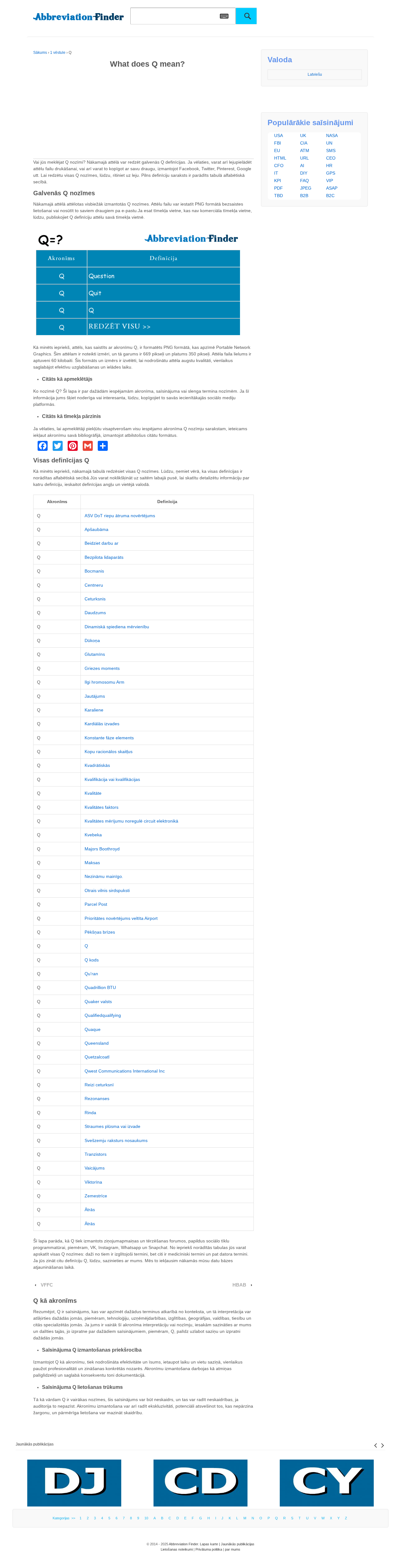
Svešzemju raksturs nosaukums (116, 1140)
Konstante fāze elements (109, 737)
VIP (329, 180)
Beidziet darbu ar (101, 543)
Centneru (94, 585)
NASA (332, 135)
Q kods (92, 959)
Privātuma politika (208, 1549)
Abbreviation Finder (183, 1544)
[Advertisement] (143, 115)
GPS (330, 173)
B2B (304, 195)
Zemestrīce (96, 1195)
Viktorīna (93, 1182)
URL (304, 158)
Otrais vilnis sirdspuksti (107, 890)
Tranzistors (96, 1154)
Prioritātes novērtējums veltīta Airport (121, 918)
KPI (277, 180)
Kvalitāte (93, 793)
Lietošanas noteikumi (177, 1549)
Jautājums (95, 696)
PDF (278, 188)
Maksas (92, 862)
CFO (279, 165)
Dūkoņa (92, 640)
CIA (303, 142)
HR (329, 165)
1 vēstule (57, 52)
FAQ (304, 180)
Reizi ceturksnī (99, 1084)
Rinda (90, 1112)
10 (146, 1518)
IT (276, 173)
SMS (331, 150)
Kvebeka (93, 834)
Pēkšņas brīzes (100, 932)
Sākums (40, 52)
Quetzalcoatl (97, 1056)
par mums (232, 1549)
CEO (331, 158)
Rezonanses (97, 1098)
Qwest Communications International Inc (125, 1070)
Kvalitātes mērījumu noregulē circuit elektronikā (131, 820)
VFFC (47, 1284)
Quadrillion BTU (100, 987)
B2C (330, 195)
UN (329, 142)
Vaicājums (95, 1167)
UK (303, 135)
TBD (278, 195)
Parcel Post (96, 904)
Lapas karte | (210, 1544)
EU (277, 150)
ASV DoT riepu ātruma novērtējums (120, 515)
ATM (304, 150)
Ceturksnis (95, 598)
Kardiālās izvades (102, 723)
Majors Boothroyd (102, 848)
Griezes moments (102, 668)
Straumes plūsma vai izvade (112, 1126)
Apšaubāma (96, 529)
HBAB (239, 1284)
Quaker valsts (98, 1001)
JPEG (305, 188)
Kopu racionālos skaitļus (109, 751)
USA (278, 135)
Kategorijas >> (65, 1518)
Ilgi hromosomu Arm (104, 682)
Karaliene (94, 709)
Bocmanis (94, 571)
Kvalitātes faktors (101, 807)
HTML (280, 158)
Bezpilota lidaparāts (104, 557)
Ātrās (90, 1209)
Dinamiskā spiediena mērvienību (117, 626)
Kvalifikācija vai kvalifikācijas (112, 779)
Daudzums (95, 612)
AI (302, 165)
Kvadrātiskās (97, 765)
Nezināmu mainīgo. (104, 876)
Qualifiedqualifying (103, 1015)
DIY (303, 173)
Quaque (93, 1029)
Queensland (97, 1043)
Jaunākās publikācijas (35, 1444)
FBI (277, 142)
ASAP (331, 188)
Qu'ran (91, 973)
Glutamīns (95, 654)
